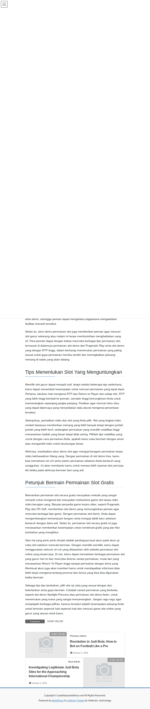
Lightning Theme (75, 700)
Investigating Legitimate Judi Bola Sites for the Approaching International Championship (54, 672)
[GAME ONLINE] (46, 644)
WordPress (58, 700)
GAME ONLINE (55, 621)
